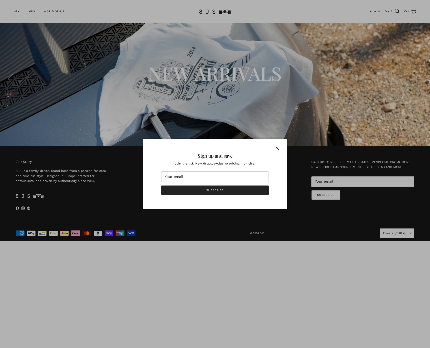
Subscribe (215, 190)
